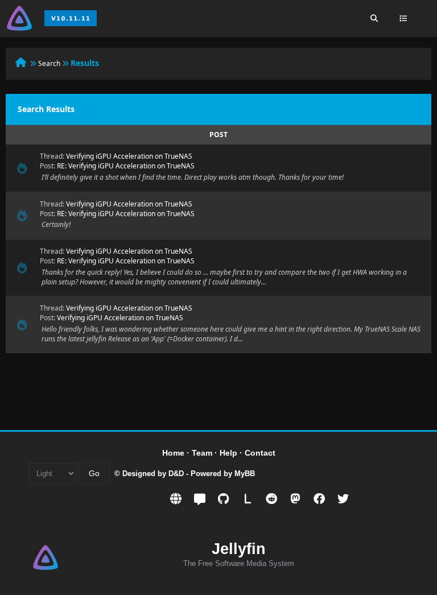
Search (49, 63)
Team (202, 452)
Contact (260, 452)
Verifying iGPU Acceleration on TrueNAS (129, 156)
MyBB (244, 473)
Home (173, 452)
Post (218, 134)
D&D (176, 473)
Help (228, 452)
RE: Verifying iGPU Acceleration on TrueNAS (126, 166)
